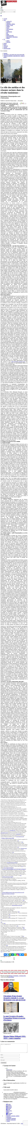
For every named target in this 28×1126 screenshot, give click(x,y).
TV (4, 39)
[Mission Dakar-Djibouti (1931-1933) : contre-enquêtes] (11, 1032)
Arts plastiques (9, 29)
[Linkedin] (12, 954)
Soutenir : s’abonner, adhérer (12, 1115)
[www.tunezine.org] (20, 836)
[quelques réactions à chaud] (7, 876)
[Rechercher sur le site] (2, 7)
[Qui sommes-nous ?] (1, 13)
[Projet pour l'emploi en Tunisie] (8, 893)
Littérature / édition (10, 24)
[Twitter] (7, 954)
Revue (4, 44)
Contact (8, 1121)
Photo (7, 30)
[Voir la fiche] (6, 1068)
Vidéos (7, 40)
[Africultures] (9, 6)
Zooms (5, 43)
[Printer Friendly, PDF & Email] (23, 104)
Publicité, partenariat (11, 1119)
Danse (7, 27)
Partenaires (8, 1117)
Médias (8, 38)
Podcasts (8, 42)
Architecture (9, 31)
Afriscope (5, 45)
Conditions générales (11, 1118)
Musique (8, 22)
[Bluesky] (22, 954)
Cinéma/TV (9, 21)
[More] (25, 954)
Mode (7, 34)
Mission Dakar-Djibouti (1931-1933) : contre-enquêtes (14, 1037)
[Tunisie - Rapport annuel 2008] (8, 838)
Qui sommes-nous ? (8, 1092)
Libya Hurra (11, 977)
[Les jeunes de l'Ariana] (8, 867)
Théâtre (8, 26)
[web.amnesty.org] (4, 832)
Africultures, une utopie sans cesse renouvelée (13, 54)
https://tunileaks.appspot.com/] (18, 361)
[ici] (18, 840)
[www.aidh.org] (12, 830)
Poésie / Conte (9, 25)
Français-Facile (6, 48)
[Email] (10, 954)
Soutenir (5, 53)
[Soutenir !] (14, 972)
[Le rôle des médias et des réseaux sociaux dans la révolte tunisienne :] (11, 82)
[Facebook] (5, 954)
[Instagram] (17, 954)
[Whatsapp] (15, 954)
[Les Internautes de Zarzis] (12, 862)
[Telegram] (20, 954)
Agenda (5, 47)
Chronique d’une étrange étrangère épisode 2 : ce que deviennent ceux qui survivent (14, 998)
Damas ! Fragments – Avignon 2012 (17, 975)
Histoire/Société (9, 35)
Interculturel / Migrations (12, 36)
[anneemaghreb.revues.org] (17, 905)
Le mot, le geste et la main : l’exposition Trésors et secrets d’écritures (14, 1018)
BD (7, 33)
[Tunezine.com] (24, 848)
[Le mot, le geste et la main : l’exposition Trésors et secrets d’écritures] (11, 1011)
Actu (4, 20)
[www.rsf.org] (18, 833)
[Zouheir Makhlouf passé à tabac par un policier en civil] (13, 892)
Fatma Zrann (9, 1069)
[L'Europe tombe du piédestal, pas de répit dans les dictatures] (14, 869)
